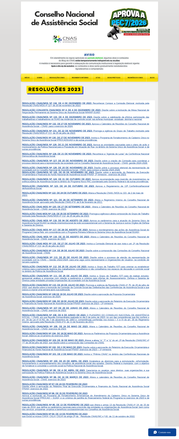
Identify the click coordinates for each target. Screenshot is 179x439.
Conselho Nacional (64, 15)
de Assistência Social (64, 23)
